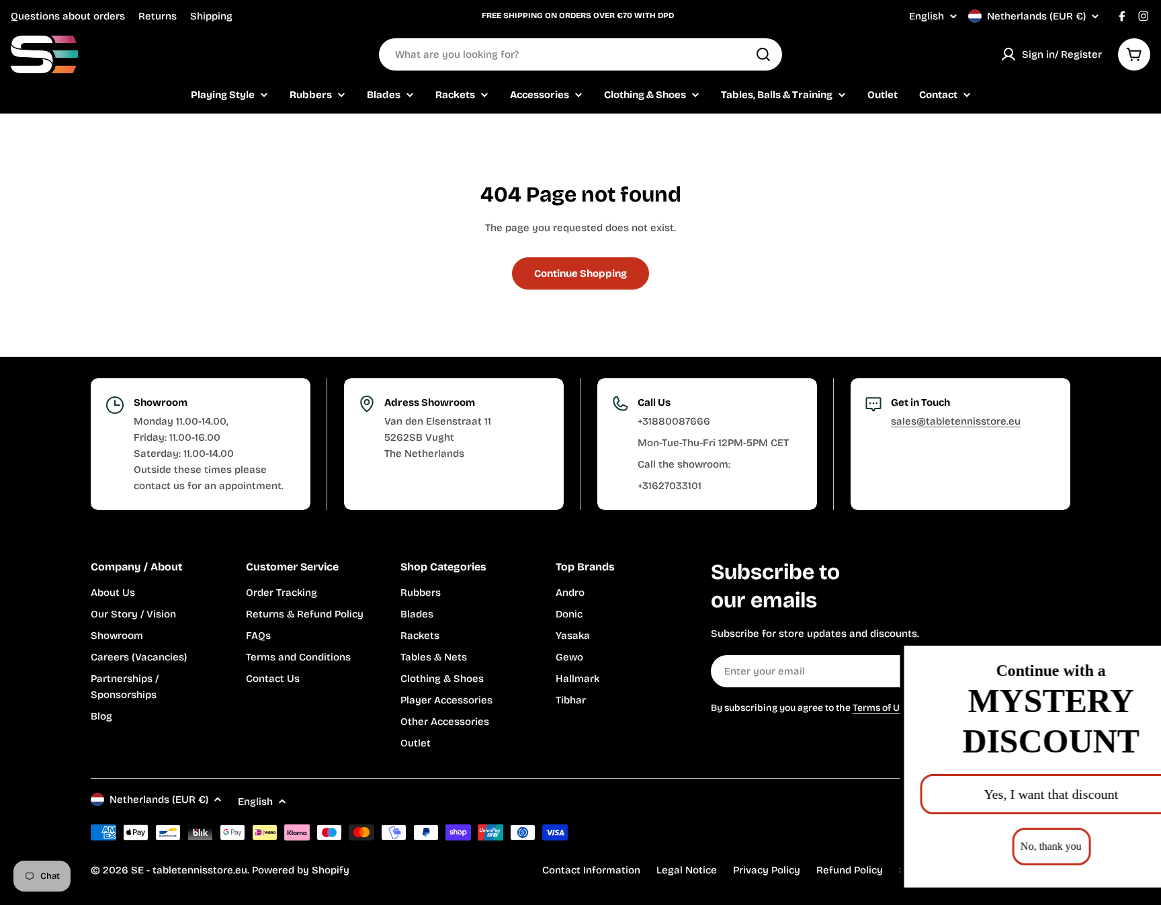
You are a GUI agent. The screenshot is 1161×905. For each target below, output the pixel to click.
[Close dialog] (1130, 659)
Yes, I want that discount (996, 794)
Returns (157, 16)
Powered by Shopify (300, 870)
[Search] (763, 54)
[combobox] (580, 54)
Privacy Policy (766, 870)
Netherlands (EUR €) (1036, 16)
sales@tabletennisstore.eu (956, 421)
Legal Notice (686, 870)
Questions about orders (68, 16)
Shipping (211, 16)
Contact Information (591, 870)
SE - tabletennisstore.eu (189, 870)
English (926, 16)
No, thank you (996, 846)
